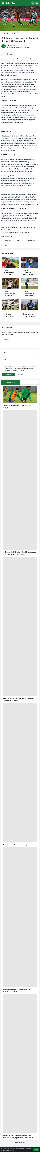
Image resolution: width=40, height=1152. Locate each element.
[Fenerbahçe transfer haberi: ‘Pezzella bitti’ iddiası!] (29, 267)
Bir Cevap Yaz (7, 328)
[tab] (29, 382)
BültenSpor (11, 3)
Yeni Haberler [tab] (11, 382)
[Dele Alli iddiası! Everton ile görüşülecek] (20, 774)
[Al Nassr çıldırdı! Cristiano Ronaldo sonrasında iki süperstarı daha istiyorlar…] (20, 482)
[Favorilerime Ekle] (13, 59)
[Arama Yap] (33, 3)
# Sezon (5, 245)
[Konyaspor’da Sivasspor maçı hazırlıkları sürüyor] (20, 397)
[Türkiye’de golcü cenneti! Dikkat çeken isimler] (29, 288)
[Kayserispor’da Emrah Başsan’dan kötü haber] (29, 309)
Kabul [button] (36, 1149)
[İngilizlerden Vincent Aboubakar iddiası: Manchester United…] (20, 919)
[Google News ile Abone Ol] (8, 54)
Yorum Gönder (8, 374)
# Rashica (17, 240)
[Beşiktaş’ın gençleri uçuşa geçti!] (10, 309)
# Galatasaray (7, 240)
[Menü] (3, 3)
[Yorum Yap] (17, 59)
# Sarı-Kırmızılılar (29, 240)
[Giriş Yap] (37, 3)
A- (26, 59)
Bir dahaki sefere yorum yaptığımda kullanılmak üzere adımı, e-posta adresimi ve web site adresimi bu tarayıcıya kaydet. (20, 368)
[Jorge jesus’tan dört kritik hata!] (10, 288)
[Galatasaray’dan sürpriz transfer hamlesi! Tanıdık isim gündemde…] (20, 629)
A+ (22, 59)
